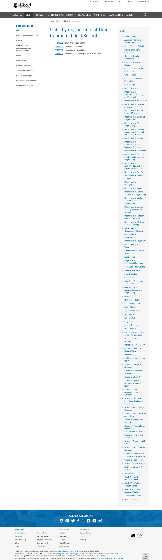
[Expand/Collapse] (40, 40)
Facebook (78, 520)
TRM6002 (59, 54)
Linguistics (128, 322)
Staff (120, 1)
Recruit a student (43, 536)
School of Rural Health (133, 460)
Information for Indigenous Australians (111, 558)
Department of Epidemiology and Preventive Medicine (133, 166)
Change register (23, 66)
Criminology (129, 85)
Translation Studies (132, 496)
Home (52, 21)
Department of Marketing (134, 188)
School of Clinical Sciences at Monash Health (132, 383)
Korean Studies (130, 318)
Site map (83, 540)
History (127, 296)
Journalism (129, 314)
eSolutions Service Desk (70, 551)
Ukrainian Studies (131, 499)
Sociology (128, 473)
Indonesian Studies (132, 304)
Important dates (20, 533)
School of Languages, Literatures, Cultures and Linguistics (134, 401)
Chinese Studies (131, 75)
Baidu (100, 520)
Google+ (83, 520)
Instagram (61, 520)
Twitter (73, 520)
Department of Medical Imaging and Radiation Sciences (133, 209)
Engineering (129, 257)
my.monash (94, 1)
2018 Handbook (24, 26)
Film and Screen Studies (134, 267)
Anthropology (130, 36)
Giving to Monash (143, 1)
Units (18, 56)
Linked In (67, 520)
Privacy (81, 554)
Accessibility (57, 554)
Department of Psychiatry (135, 241)
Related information (24, 86)
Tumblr (88, 520)
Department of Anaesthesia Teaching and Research (133, 94)
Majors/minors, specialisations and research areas (24, 48)
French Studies (130, 274)
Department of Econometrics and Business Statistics (132, 144)
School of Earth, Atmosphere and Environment (131, 392)
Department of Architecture (135, 101)
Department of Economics (135, 151)
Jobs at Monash (42, 533)
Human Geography (132, 300)
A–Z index (61, 540)
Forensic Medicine (132, 270)
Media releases (63, 546)
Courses (19, 40)
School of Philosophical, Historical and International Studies (134, 428)
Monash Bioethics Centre (135, 345)
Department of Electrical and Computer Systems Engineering (134, 157)
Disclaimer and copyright (70, 554)
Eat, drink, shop (20, 540)
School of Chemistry (132, 377)
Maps (17, 546)
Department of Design (133, 138)
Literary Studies (131, 325)
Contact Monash (64, 543)
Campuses (62, 536)
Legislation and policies (26, 81)
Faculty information (24, 76)
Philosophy (129, 355)
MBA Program (130, 329)
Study (58, 21)
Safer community (43, 543)
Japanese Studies (132, 311)
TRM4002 (59, 47)
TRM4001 (59, 43)
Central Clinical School (134, 46)
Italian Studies (130, 307)
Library (129, 1)
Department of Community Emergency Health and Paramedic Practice (135, 132)
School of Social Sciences (135, 463)
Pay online (18, 536)
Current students (108, 1)
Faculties (61, 533)
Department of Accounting (135, 88)
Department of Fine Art (133, 172)
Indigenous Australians (44, 540)
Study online (41, 546)
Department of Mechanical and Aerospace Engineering (135, 200)
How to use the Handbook (27, 35)
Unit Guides (21, 61)
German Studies (131, 278)
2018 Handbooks (68, 21)
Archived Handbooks (25, 71)
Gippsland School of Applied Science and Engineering (133, 290)
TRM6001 (59, 50)
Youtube (94, 520)
